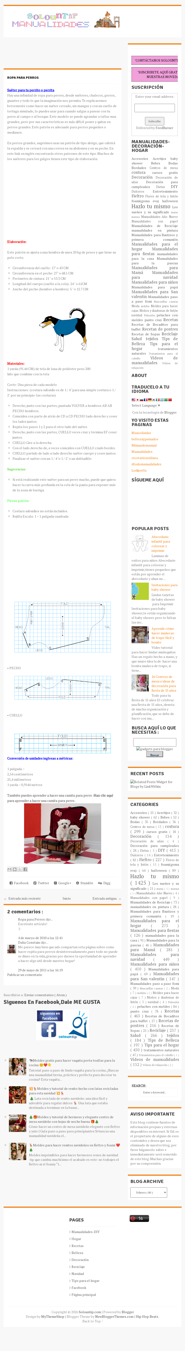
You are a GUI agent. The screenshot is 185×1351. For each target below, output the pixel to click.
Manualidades (142, 451)
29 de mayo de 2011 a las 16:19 (40, 970)
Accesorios (142, 158)
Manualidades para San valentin (155, 294)
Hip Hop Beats (147, 1316)
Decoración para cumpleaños (155, 184)
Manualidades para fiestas (155, 251)
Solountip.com (90, 1312)
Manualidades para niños (155, 282)
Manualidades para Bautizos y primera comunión (155, 237)
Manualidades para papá (155, 287)
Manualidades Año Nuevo (159, 217)
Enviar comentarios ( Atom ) (45, 995)
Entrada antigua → (106, 898)
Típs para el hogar (85, 1280)
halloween (170, 201)
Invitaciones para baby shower (165, 587)
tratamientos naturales (161, 1050)
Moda (136, 306)
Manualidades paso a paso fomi (154, 983)
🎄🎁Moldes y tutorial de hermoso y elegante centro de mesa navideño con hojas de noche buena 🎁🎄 (71, 1119)
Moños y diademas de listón (158, 311)
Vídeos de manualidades (155, 360)
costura (142, 172)
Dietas (163, 187)
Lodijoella (139, 470)
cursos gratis (165, 172)
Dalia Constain (29, 942)
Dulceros (142, 191)
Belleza (77, 1252)
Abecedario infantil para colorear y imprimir (161, 543)
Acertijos (162, 158)
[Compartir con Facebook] (25, 869)
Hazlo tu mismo (152, 206)
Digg (106, 883)
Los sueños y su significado (155, 209)
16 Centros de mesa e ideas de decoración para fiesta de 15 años (164, 683)
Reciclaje (170, 334)
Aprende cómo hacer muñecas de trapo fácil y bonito (163, 635)
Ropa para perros (23, 78)
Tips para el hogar (155, 346)
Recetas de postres (160, 329)
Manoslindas (141, 432)
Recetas (170, 319)
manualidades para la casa (155, 256)
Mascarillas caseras (166, 301)
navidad (138, 315)
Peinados (150, 315)
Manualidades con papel (155, 221)
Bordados (140, 167)
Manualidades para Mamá (154, 947)
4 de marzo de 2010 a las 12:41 (40, 937)
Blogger (170, 412)
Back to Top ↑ (92, 1321)
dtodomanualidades (146, 464)
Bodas (173, 163)
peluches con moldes (154, 1006)
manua (136, 217)
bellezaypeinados (145, 439)
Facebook (21, 883)
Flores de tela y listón (161, 196)
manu (174, 212)
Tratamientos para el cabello (156, 1055)
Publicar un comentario (24, 974)
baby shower (140, 817)
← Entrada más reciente (22, 898)
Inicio (67, 898)
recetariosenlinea (145, 457)
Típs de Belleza (163, 1040)
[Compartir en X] (20, 869)
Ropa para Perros (32, 919)
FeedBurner (164, 127)
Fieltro (138, 196)
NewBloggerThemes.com (114, 1316)
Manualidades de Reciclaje (155, 225)
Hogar (76, 1238)
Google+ (64, 883)
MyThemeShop (53, 1316)
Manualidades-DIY (86, 1231)
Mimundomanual (144, 445)
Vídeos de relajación (155, 1065)
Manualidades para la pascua (155, 260)
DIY (174, 186)
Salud (138, 338)
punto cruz (154, 320)
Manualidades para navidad (155, 275)
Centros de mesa (164, 168)
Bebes (159, 163)
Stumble (86, 883)
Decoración (143, 177)
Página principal (84, 1294)
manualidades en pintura (155, 230)
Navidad (78, 1273)
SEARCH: (139, 1085)
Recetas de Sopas (146, 334)
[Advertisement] (42, 55)
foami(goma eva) (147, 201)
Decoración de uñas (148, 841)
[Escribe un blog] (14, 869)
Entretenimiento (165, 191)
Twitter (42, 883)
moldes (146, 306)
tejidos (154, 338)
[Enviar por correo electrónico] (9, 869)
